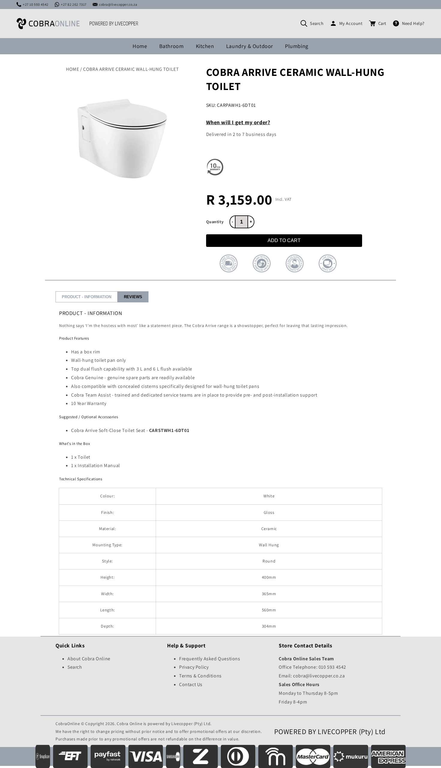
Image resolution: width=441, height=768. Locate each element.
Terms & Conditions (200, 676)
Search (317, 23)
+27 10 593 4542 (36, 4)
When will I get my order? (238, 122)
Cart (382, 23)
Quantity (215, 221)
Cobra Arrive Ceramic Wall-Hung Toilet (131, 69)
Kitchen (205, 46)
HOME (72, 69)
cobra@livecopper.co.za (118, 4)
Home (140, 46)
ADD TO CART (284, 240)
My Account (351, 23)
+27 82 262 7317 (74, 4)
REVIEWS (133, 297)
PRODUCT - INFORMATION (86, 297)
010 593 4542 (332, 667)
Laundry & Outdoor (249, 46)
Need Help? (413, 23)
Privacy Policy (193, 667)
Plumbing (296, 46)
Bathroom (171, 46)
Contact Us (190, 684)
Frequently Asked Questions (209, 659)
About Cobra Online (89, 659)
